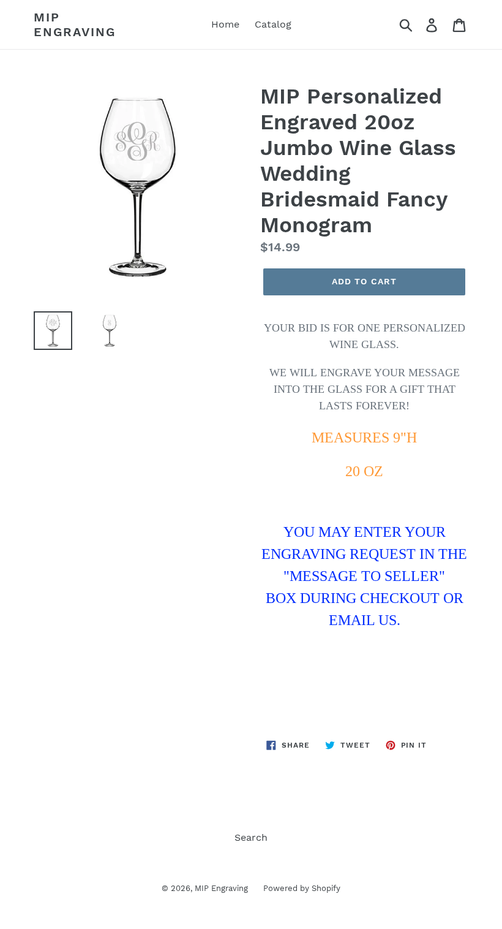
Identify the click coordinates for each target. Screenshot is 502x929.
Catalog (273, 24)
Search (251, 837)
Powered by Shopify (301, 888)
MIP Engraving (75, 24)
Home (225, 24)
